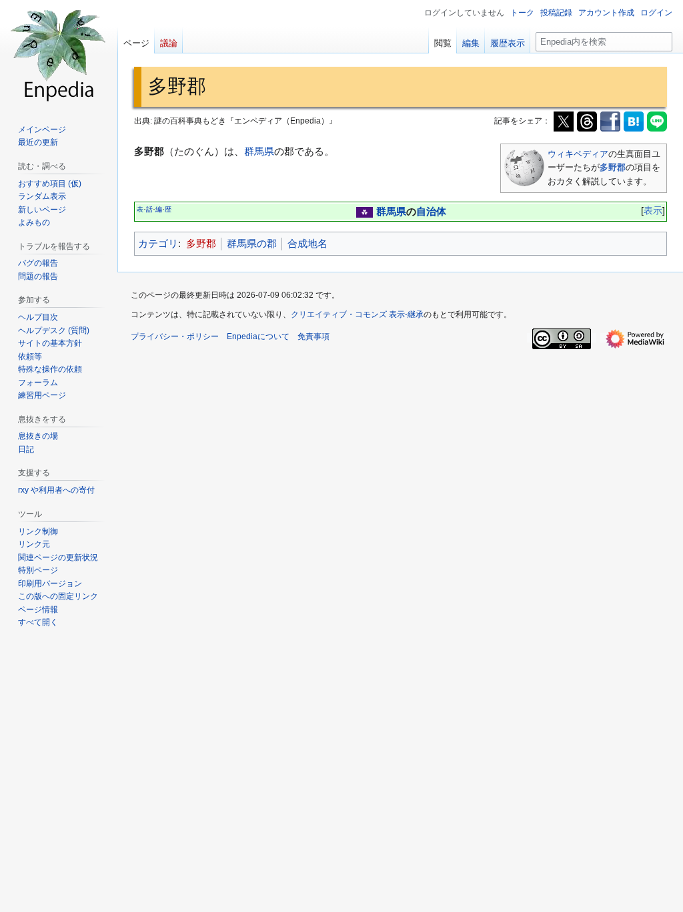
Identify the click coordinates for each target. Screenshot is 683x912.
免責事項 (313, 336)
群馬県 (259, 151)
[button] (38, 622)
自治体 (431, 211)
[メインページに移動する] (58, 53)
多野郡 (613, 167)
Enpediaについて (258, 336)
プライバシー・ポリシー (175, 336)
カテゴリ (158, 243)
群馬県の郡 (252, 243)
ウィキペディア (578, 154)
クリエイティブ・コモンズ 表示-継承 (357, 314)
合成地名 (307, 243)
